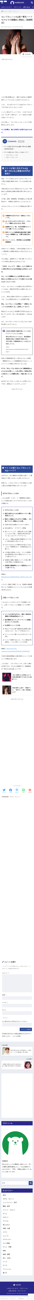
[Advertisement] (17, 77)
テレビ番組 (6, 1243)
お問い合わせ (26, 7)
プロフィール (17, 7)
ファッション (7, 1269)
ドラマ (5, 1232)
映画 (4, 1250)
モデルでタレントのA (12, 155)
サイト (4, 1010)
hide (21, 141)
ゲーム (5, 1213)
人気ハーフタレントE (12, 157)
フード (5, 1261)
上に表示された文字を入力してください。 (15, 1021)
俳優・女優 (6, 1228)
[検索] (31, 1183)
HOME (18, 1285)
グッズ (5, 1265)
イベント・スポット (9, 1210)
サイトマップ (22, 1291)
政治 (4, 1195)
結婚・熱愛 (6, 1254)
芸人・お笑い (7, 1258)
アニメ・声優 (7, 1247)
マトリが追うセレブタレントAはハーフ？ (16, 152)
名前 (4, 995)
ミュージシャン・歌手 (10, 1202)
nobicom (19, 2)
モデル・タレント (15, 797)
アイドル (5, 1221)
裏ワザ (5, 1273)
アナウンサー (7, 1239)
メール (5, 1002)
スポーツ (5, 1217)
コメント (5, 973)
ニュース (5, 1236)
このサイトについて (6, 7)
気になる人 (6, 1224)
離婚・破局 (6, 1206)
